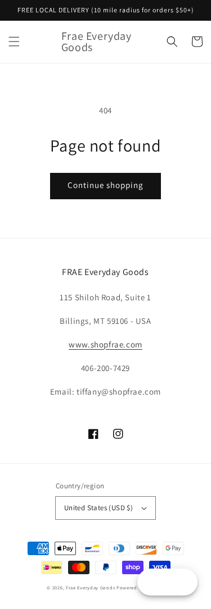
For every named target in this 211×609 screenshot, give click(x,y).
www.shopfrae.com (105, 344)
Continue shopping (105, 185)
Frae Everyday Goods (90, 587)
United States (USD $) (98, 507)
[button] (14, 41)
